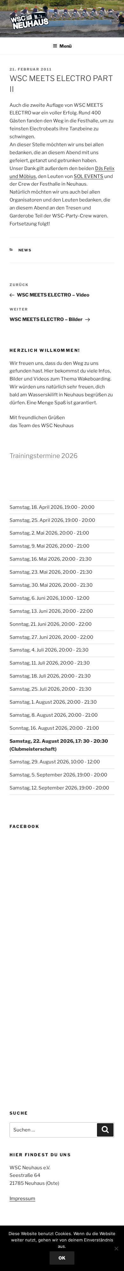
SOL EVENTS (88, 176)
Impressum (22, 1198)
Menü (65, 46)
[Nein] (116, 1248)
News (25, 250)
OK (62, 1258)
